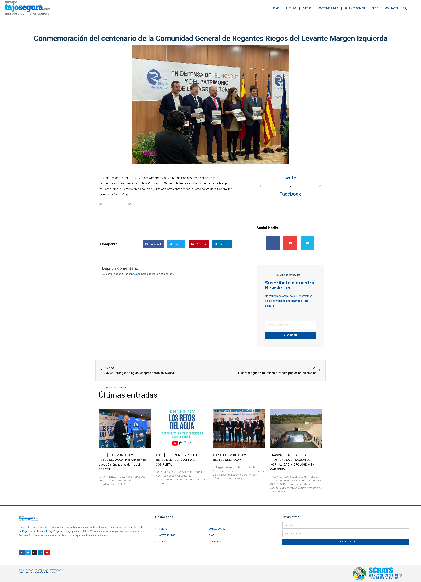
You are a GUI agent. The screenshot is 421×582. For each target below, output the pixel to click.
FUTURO (291, 8)
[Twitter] (307, 243)
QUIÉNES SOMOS (355, 8)
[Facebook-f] (273, 243)
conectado (134, 273)
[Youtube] (290, 243)
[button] (153, 244)
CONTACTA (391, 8)
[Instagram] (34, 552)
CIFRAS (307, 8)
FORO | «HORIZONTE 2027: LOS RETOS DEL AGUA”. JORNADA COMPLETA (177, 459)
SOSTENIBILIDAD (328, 8)
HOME (275, 8)
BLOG (375, 8)
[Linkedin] (41, 552)
